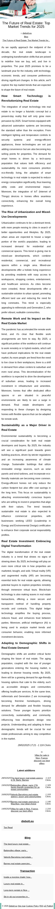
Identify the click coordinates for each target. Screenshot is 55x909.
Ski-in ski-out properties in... (16, 896)
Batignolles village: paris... (16, 850)
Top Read (8, 827)
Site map (22, 906)
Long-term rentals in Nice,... (16, 890)
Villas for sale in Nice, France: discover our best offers (42, 759)
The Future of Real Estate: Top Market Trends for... (26, 40)
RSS (41, 906)
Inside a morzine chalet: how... (18, 877)
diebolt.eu (27, 33)
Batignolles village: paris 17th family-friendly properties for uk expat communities (25, 787)
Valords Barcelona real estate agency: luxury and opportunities (26, 795)
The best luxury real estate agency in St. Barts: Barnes (27, 779)
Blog (26, 36)
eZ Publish (48, 906)
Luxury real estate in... (14, 883)
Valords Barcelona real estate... (18, 857)
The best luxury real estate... (17, 844)
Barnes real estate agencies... (17, 863)
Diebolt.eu (13, 906)
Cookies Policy (32, 906)
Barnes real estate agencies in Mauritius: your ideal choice (25, 803)
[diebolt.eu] (27, 9)
